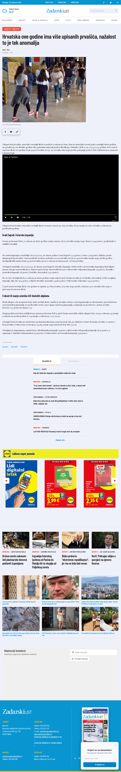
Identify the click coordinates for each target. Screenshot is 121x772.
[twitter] (111, 2)
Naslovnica (7, 20)
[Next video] (12, 217)
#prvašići (14, 347)
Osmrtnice (100, 20)
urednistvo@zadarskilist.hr (12, 756)
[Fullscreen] (115, 217)
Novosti (22, 20)
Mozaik (114, 20)
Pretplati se (99, 765)
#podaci (5, 347)
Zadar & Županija (40, 20)
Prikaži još (60, 440)
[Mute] (18, 217)
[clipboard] (17, 132)
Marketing (62, 2)
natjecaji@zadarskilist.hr (43, 734)
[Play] (5, 217)
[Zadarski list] (58, 10)
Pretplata (49, 2)
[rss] (118, 2)
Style (68, 20)
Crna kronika (83, 20)
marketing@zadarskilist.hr (49, 731)
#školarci (24, 347)
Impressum (75, 2)
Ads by (114, 220)
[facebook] (104, 2)
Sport (56, 20)
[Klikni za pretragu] (116, 10)
